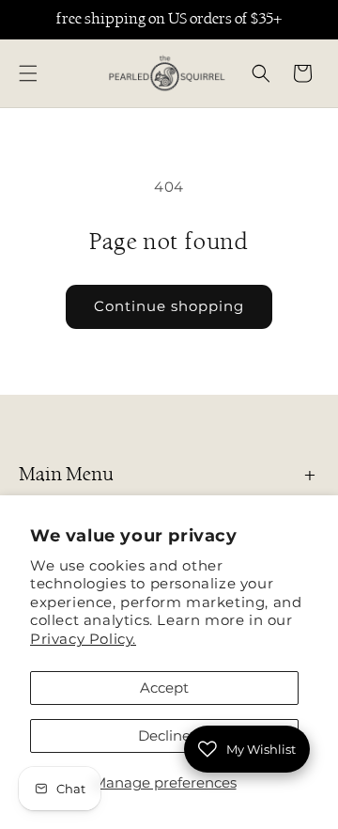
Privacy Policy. (83, 639)
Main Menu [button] (66, 474)
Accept (164, 687)
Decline (164, 735)
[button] (28, 73)
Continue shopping (169, 306)
